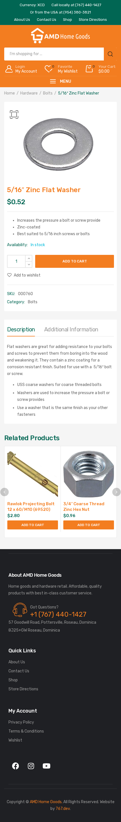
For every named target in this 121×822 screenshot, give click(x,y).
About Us (16, 662)
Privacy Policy (21, 722)
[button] (14, 114)
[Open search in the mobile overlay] (60, 54)
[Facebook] (15, 766)
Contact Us (18, 671)
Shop (13, 680)
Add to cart (74, 261)
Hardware (29, 93)
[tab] (21, 330)
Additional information (71, 329)
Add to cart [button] (32, 525)
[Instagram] (31, 766)
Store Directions (23, 689)
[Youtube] (46, 766)
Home (9, 93)
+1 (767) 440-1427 (58, 614)
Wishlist (15, 740)
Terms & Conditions (26, 731)
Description (21, 329)
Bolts (48, 93)
